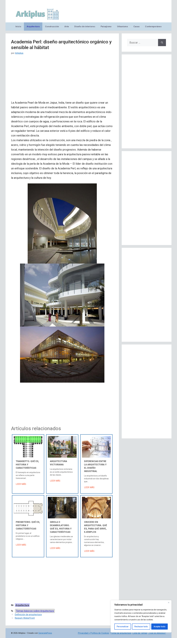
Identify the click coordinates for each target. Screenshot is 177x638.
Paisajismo (106, 26)
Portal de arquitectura (120, 633)
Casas (136, 26)
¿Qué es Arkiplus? (157, 633)
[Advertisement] (62, 79)
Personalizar (123, 626)
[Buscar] (162, 42)
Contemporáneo (153, 26)
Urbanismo (122, 26)
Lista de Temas (139, 633)
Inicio (18, 26)
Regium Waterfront (25, 618)
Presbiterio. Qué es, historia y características (28, 525)
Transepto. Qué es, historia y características (27, 464)
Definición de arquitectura (28, 614)
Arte (66, 26)
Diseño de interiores (84, 26)
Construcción (52, 26)
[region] (141, 616)
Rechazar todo (141, 626)
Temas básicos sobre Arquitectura (35, 610)
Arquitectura (33, 26)
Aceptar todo (159, 626)
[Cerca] (168, 602)
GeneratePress (45, 633)
